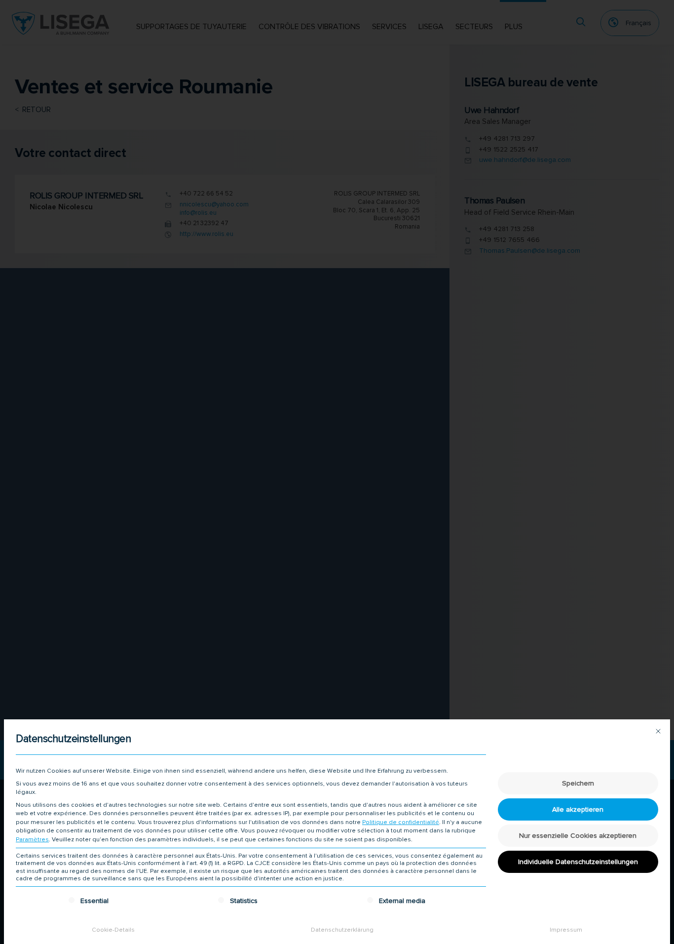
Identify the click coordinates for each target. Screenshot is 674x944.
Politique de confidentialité (400, 822)
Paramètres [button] (32, 839)
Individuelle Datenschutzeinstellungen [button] (578, 862)
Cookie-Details (113, 930)
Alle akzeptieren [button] (577, 809)
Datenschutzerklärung (342, 930)
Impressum (566, 930)
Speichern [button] (578, 783)
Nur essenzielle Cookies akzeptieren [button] (578, 835)
